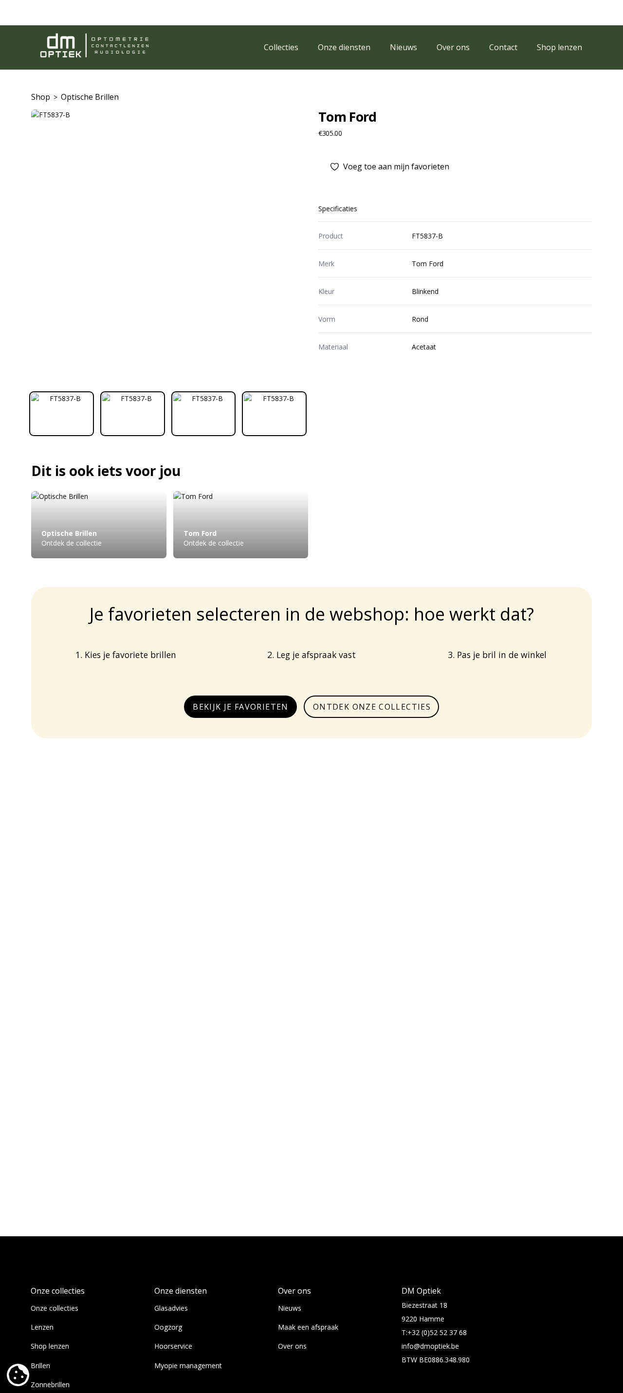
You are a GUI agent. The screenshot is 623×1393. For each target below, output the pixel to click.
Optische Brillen (90, 97)
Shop (40, 97)
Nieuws (289, 1308)
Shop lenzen (50, 1346)
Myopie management (188, 1365)
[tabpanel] (168, 246)
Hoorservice (173, 1346)
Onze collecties (54, 1308)
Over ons (292, 1346)
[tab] (61, 413)
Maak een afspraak (308, 1327)
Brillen (40, 1365)
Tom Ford (347, 117)
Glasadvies (171, 1308)
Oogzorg (168, 1327)
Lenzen (42, 1327)
